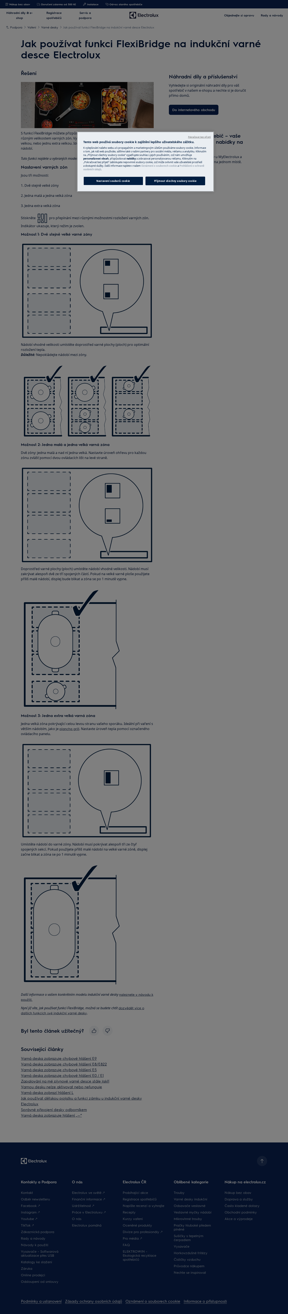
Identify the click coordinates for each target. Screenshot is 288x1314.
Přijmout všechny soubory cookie (175, 181)
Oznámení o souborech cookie (159, 165)
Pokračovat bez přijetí (199, 137)
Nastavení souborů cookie (113, 181)
